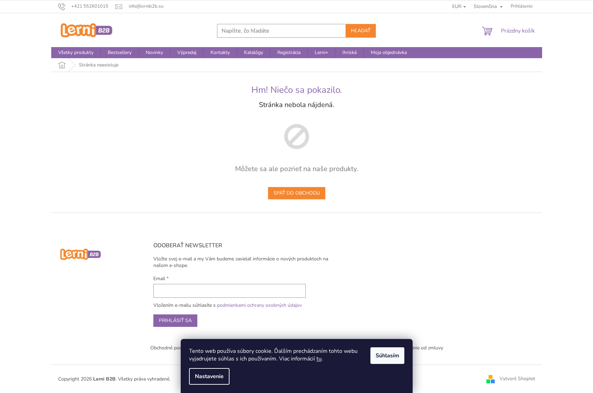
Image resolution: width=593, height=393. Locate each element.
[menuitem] (75, 52)
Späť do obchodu (296, 193)
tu (319, 359)
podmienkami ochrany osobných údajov (259, 305)
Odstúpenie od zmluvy (419, 348)
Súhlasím (387, 355)
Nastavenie (209, 376)
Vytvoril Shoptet (517, 378)
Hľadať (360, 30)
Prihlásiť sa (175, 320)
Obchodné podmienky (173, 348)
